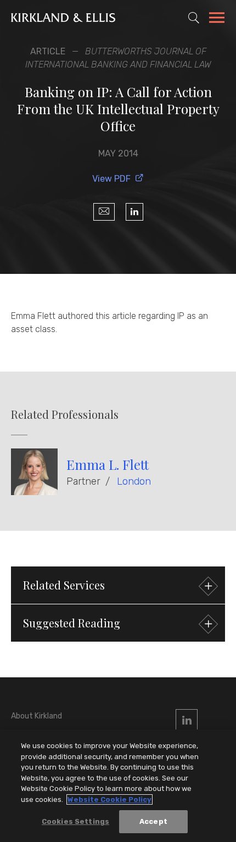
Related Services (64, 584)
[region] (118, 785)
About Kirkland (36, 716)
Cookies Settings (75, 821)
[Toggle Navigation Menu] (217, 19)
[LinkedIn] (134, 212)
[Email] (104, 212)
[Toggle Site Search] (193, 17)
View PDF (111, 178)
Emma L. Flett (107, 464)
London (134, 481)
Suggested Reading (71, 622)
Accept (153, 821)
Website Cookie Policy (109, 799)
